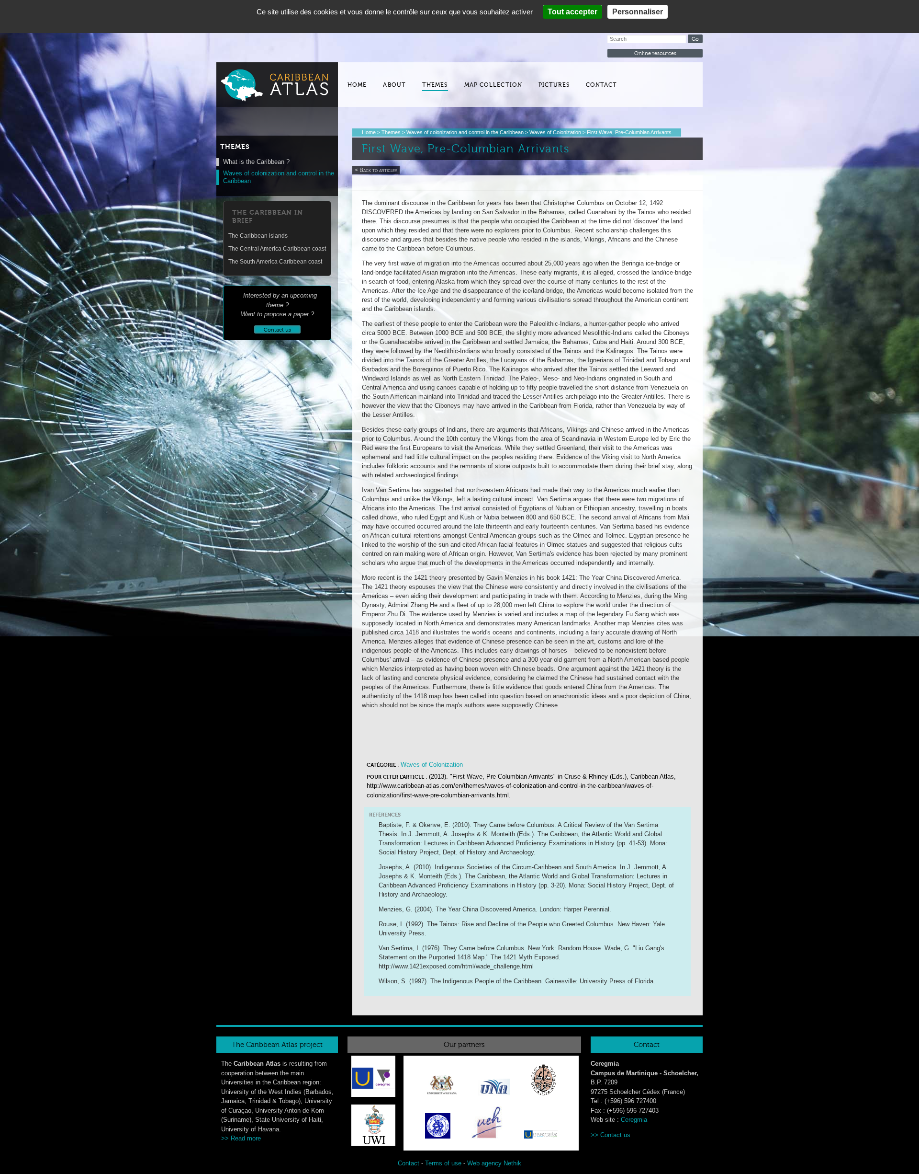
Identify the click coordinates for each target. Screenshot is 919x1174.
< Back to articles (376, 170)
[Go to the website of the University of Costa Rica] (494, 1089)
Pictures (554, 84)
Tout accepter (572, 12)
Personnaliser (637, 12)
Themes (435, 84)
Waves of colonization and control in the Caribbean (465, 132)
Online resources (655, 53)
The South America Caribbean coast (275, 261)
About (394, 84)
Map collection (493, 84)
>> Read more (241, 1138)
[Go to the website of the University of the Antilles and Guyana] (541, 1136)
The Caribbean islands (258, 235)
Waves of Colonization (555, 132)
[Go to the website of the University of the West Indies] (373, 1143)
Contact (601, 84)
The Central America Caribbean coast (277, 248)
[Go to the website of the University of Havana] (543, 1081)
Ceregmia (634, 1119)
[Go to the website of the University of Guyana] (441, 1087)
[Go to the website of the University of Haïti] (487, 1124)
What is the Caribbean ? (256, 161)
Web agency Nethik (494, 1163)
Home (357, 84)
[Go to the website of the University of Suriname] (437, 1127)
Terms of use (443, 1163)
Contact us (615, 1135)
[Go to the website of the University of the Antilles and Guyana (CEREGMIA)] (373, 1078)
